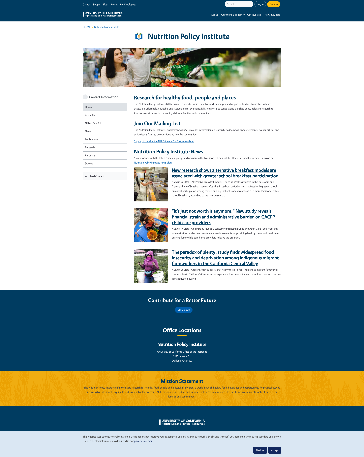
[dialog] (182, 444)
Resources (90, 155)
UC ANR (87, 26)
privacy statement (143, 441)
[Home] (103, 15)
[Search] (251, 4)
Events (114, 4)
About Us (90, 115)
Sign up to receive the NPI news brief (164, 141)
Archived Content (94, 176)
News (88, 131)
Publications (91, 139)
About (214, 14)
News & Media (272, 14)
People (96, 4)
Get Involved (254, 14)
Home (88, 107)
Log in (260, 4)
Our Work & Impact (231, 14)
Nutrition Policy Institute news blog (153, 162)
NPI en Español (93, 123)
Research (90, 147)
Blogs (105, 4)
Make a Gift (183, 310)
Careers (87, 4)
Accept (274, 450)
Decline (260, 450)
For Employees (128, 4)
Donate (274, 4)
